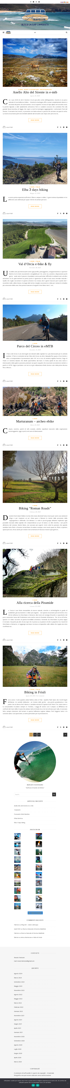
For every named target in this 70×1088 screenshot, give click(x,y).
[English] (61, 2)
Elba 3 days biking (35, 190)
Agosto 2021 (18, 1020)
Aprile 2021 (17, 1028)
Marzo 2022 (18, 1003)
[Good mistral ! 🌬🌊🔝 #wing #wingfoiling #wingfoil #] (39, 883)
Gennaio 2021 (18, 1032)
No (38, 1085)
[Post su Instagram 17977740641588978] (39, 844)
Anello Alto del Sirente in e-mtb (35, 92)
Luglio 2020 (17, 1049)
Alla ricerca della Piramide (35, 603)
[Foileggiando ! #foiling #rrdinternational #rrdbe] (17, 890)
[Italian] (66, 2)
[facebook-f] (30, 2)
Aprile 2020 (17, 1057)
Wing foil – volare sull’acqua (29, 925)
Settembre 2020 (19, 1041)
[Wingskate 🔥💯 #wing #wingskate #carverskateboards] (17, 836)
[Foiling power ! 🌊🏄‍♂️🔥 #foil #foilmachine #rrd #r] (17, 898)
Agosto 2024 (18, 973)
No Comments (40, 696)
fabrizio (16, 937)
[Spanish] (68, 2)
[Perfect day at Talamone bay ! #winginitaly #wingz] (39, 859)
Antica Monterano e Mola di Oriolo (31, 937)
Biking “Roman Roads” (35, 508)
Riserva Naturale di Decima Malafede (34, 929)
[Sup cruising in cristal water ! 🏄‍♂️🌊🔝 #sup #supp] (39, 890)
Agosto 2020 (18, 1045)
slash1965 (9, 127)
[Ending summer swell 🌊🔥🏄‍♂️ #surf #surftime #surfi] (39, 906)
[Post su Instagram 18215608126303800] (17, 852)
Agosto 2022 (18, 994)
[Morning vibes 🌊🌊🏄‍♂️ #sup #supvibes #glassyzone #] (39, 852)
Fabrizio (16, 925)
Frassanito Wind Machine (22, 814)
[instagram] (36, 2)
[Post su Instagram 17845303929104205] (17, 875)
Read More (35, 120)
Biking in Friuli (35, 692)
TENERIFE (17, 810)
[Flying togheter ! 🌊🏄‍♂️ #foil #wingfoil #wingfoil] (17, 906)
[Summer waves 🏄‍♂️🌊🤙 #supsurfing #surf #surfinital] (17, 883)
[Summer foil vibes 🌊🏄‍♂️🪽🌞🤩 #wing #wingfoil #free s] (17, 859)
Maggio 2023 (18, 986)
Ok (33, 1085)
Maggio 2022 (18, 999)
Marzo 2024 (18, 978)
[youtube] (33, 2)
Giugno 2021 (18, 1024)
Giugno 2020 (18, 1053)
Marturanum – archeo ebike (35, 421)
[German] (64, 2)
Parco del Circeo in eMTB (35, 346)
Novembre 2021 (19, 1015)
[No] (68, 1083)
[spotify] (39, 2)
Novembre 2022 (19, 990)
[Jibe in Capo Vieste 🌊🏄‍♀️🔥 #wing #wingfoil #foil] (39, 836)
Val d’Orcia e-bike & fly (35, 264)
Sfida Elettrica (18, 818)
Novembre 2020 (19, 1036)
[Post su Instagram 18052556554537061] (17, 867)
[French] (63, 2)
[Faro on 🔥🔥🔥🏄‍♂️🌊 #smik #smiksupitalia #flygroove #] (39, 867)
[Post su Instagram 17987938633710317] (39, 898)
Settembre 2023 (19, 982)
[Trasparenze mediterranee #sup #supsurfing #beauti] (39, 875)
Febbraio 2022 (18, 1007)
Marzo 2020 (18, 1062)
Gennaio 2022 (18, 1011)
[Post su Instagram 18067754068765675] (17, 844)
